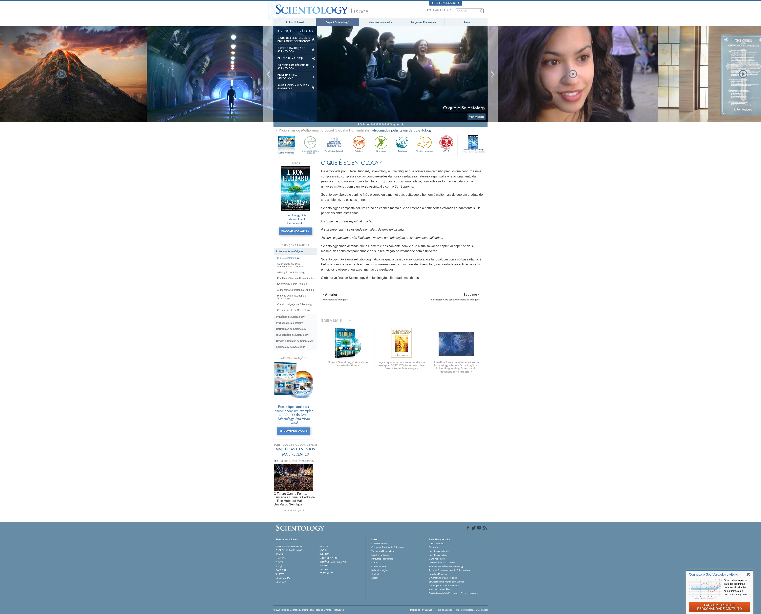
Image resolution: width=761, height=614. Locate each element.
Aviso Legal (482, 610)
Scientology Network (439, 551)
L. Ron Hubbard (295, 22)
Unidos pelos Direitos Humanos (444, 585)
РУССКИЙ (280, 570)
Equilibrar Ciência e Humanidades (296, 278)
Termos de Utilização (464, 610)
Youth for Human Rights (440, 589)
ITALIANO (324, 569)
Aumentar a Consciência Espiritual (296, 290)
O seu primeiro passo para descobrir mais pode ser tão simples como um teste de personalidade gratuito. (736, 587)
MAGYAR (324, 546)
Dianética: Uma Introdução (287, 76)
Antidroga (402, 151)
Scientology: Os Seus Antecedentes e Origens (290, 265)
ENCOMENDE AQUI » (295, 231)
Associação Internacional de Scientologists (449, 570)
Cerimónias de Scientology (291, 329)
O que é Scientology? (338, 22)
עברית (279, 562)
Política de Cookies (443, 610)
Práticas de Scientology (289, 323)
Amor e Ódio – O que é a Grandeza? (293, 87)
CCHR (446, 151)
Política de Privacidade (421, 610)
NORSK (323, 550)
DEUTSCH (280, 582)
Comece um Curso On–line (442, 562)
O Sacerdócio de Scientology (292, 335)
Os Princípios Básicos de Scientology (293, 66)
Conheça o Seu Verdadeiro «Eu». (713, 574)
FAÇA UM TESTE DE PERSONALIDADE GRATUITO (719, 607)
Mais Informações (380, 570)
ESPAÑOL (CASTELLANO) (332, 562)
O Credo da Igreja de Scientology (291, 49)
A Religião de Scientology (291, 272)
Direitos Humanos (424, 151)
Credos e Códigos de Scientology (295, 341)
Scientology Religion (438, 555)
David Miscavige (437, 559)
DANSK (279, 554)
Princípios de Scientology (290, 317)
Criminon (359, 151)
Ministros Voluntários (380, 22)
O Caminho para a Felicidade (310, 152)
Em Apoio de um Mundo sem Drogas (446, 582)
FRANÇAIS (280, 558)
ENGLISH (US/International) (288, 546)
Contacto (375, 574)
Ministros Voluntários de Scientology (446, 566)
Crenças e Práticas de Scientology (388, 547)
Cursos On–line (378, 566)
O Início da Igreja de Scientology (294, 304)
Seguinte (395, 124)
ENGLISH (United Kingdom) (288, 550)
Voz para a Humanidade (382, 551)
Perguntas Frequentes (423, 22)
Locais (374, 578)
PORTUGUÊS (326, 573)
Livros (466, 22)
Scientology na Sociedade (290, 347)
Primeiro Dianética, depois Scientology (291, 297)
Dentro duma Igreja (290, 58)
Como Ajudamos (286, 153)
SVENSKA (324, 554)
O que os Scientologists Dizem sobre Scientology (294, 39)
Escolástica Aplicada (334, 151)
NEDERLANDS (282, 578)
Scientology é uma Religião (292, 284)
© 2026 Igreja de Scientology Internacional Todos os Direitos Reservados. (308, 610)
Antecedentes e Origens (289, 251)
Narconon (381, 151)
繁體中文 (279, 574)
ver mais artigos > (294, 510)
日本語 (278, 566)
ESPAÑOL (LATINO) (329, 558)
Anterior (365, 124)
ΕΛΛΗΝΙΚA (324, 565)
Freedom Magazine (473, 150)
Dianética (433, 547)
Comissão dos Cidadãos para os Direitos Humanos (453, 593)
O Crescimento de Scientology (293, 310)
